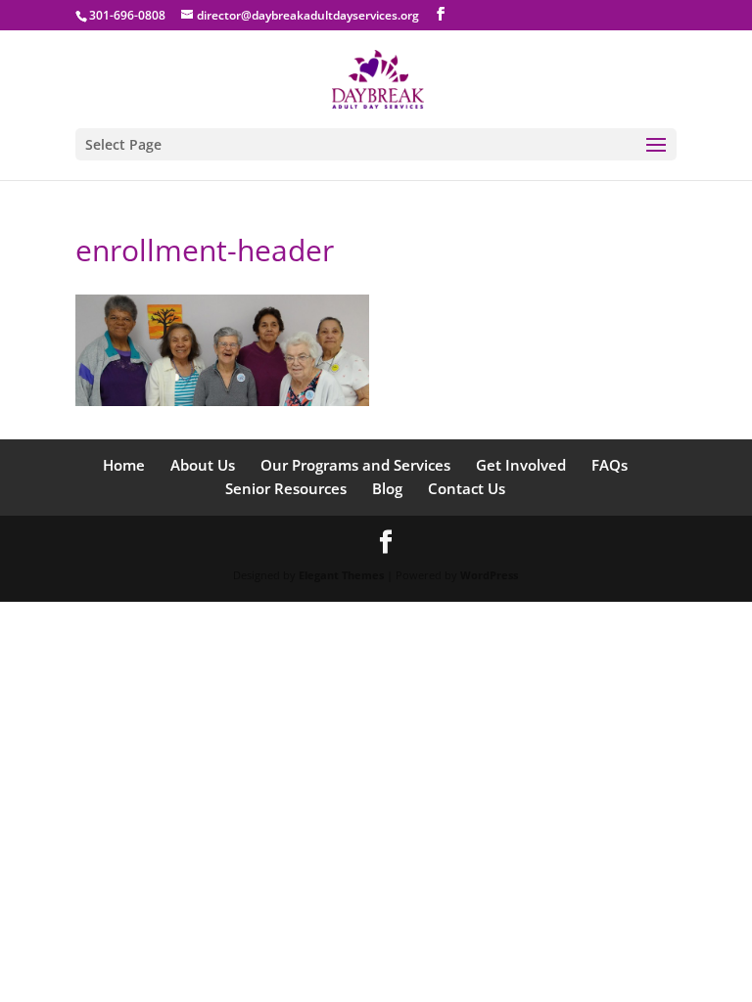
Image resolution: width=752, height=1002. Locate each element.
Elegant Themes (341, 575)
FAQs (609, 465)
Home (124, 465)
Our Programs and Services (355, 465)
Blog (387, 488)
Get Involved (521, 465)
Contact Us (466, 488)
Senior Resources (286, 488)
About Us (202, 465)
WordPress (489, 575)
